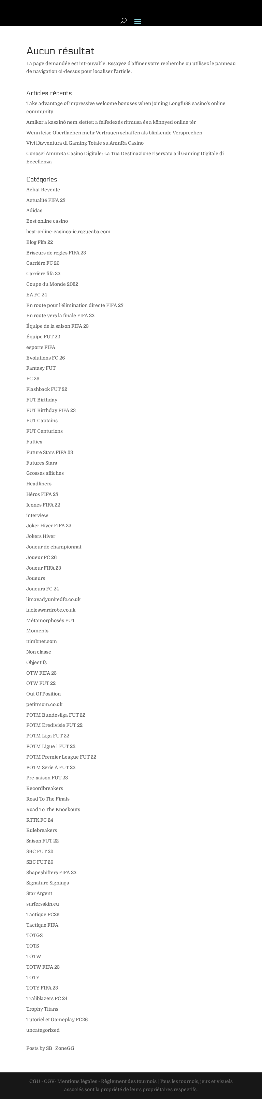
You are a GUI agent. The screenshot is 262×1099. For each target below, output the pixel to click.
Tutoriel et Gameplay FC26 (57, 1019)
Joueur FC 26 (41, 557)
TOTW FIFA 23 (43, 967)
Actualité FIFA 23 (46, 200)
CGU (34, 1081)
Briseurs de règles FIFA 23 (56, 252)
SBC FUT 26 (39, 862)
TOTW (33, 956)
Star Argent (39, 893)
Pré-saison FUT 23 (47, 777)
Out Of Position (43, 694)
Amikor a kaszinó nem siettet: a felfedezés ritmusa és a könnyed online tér (111, 122)
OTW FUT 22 (41, 683)
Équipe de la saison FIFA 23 (57, 326)
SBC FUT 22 (39, 851)
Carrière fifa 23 (43, 273)
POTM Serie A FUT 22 (50, 767)
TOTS (32, 946)
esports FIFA (40, 347)
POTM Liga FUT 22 (47, 735)
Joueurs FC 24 (42, 588)
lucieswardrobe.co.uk (50, 610)
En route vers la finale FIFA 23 (60, 315)
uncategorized (43, 1030)
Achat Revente (43, 189)
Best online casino (47, 221)
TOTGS (34, 935)
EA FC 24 (36, 294)
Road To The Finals (48, 799)
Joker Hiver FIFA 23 (48, 525)
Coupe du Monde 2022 (52, 284)
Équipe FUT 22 (43, 336)
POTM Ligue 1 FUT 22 (50, 746)
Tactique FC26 (42, 914)
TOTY (33, 977)
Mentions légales (77, 1081)
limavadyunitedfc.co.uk (53, 599)
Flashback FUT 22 (46, 389)
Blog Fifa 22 (39, 242)
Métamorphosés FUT (50, 620)
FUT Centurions (44, 431)
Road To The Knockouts (53, 809)
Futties (34, 441)
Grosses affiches (45, 473)
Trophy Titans (42, 1009)
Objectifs (36, 662)
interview (37, 515)
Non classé (38, 652)
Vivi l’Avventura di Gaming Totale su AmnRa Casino (85, 143)
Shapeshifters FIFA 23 (51, 872)
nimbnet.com (41, 641)
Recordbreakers (44, 788)
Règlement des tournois (129, 1081)
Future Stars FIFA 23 (49, 452)
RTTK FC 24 (39, 820)
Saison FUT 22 (42, 841)
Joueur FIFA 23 (43, 568)
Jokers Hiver (40, 536)
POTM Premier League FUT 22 (61, 757)
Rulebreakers (41, 830)
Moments (37, 630)
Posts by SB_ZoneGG (50, 1048)
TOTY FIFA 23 (42, 988)
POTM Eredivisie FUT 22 (54, 725)
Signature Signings (47, 882)
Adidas (34, 210)
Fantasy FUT (41, 368)
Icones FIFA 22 (43, 505)
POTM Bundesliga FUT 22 (55, 715)
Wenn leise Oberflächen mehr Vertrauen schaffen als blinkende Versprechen (114, 132)
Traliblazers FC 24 (47, 998)
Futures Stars (41, 463)
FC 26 (32, 378)
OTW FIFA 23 (41, 673)
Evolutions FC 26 (45, 358)
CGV (49, 1081)
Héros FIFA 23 (42, 494)
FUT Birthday (41, 399)
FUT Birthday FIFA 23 (51, 410)
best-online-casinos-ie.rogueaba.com (68, 231)
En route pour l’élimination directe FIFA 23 (74, 305)
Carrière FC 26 (42, 263)
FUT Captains (42, 420)
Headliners (39, 483)
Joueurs (35, 578)
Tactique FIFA (42, 925)
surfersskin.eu (42, 904)
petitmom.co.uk (44, 704)
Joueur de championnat (54, 547)
